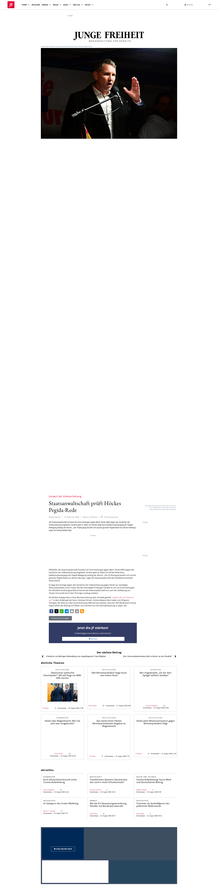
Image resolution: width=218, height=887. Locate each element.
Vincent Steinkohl (151, 706)
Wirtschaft (36, 5)
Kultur (65, 5)
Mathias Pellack (141, 790)
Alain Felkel (140, 814)
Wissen (55, 5)
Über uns (76, 5)
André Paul (93, 814)
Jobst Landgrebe (48, 790)
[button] (166, 4)
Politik (24, 5)
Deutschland (54, 517)
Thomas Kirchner (95, 790)
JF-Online (45, 708)
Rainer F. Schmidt (49, 811)
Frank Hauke (92, 706)
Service (87, 5)
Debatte (45, 5)
